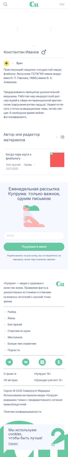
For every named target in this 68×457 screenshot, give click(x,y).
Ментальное (15, 337)
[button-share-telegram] (9, 362)
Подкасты (14, 350)
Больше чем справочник (22, 343)
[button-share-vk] (25, 362)
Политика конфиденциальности (22, 411)
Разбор (12, 312)
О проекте (10, 374)
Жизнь (11, 318)
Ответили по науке (19, 331)
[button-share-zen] (42, 362)
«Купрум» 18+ (42, 374)
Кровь (28, 164)
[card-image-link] (57, 159)
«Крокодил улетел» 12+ (48, 380)
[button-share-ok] (58, 362)
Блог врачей (13, 164)
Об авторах (11, 380)
